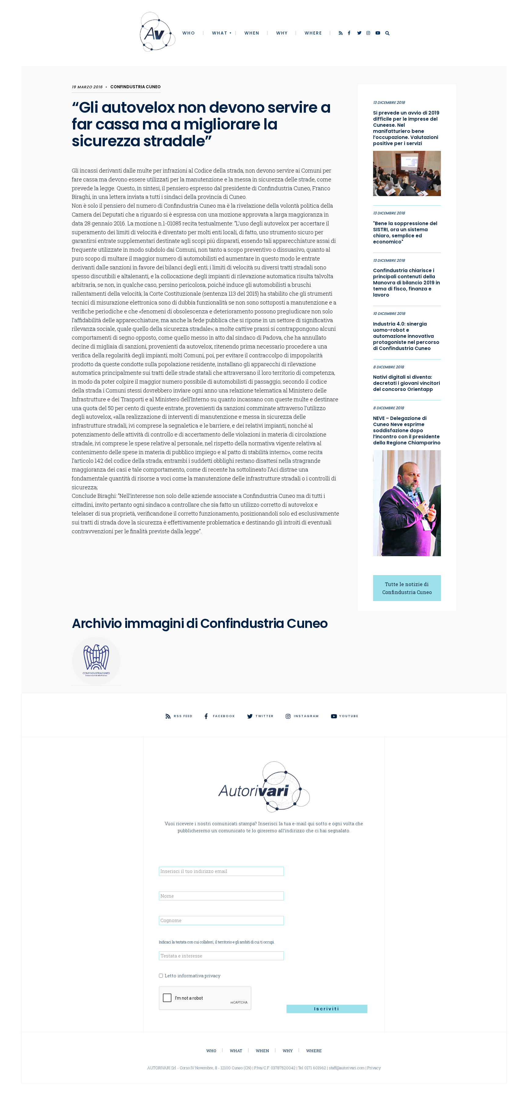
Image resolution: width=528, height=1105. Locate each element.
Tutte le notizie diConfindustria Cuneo (407, 588)
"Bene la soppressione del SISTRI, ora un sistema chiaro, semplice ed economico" (405, 233)
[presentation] (205, 998)
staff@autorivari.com (347, 1067)
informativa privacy (199, 976)
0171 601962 (315, 1067)
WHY (282, 33)
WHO (188, 33)
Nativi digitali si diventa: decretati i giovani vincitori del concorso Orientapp (406, 383)
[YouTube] (378, 33)
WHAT (220, 33)
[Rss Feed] (341, 33)
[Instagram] (368, 33)
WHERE (313, 33)
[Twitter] (359, 33)
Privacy (374, 1067)
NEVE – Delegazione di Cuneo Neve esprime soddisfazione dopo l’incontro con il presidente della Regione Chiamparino (407, 430)
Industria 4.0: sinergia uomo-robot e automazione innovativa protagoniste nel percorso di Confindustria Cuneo (406, 336)
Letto (192, 976)
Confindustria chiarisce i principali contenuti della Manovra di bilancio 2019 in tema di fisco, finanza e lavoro (406, 283)
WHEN (251, 33)
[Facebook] (350, 33)
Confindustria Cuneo (135, 87)
